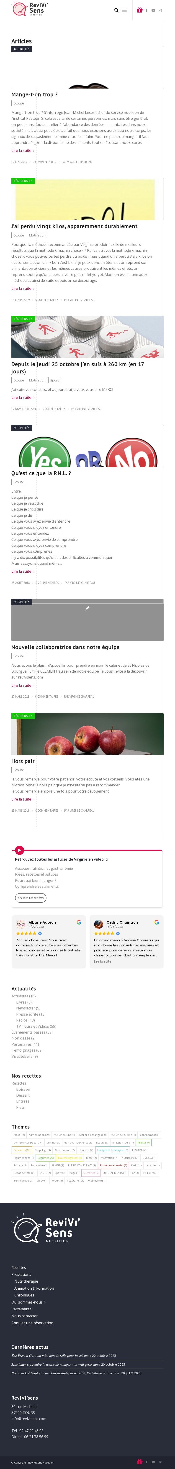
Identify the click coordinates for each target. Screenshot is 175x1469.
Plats (20, 1107)
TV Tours (150, 1172)
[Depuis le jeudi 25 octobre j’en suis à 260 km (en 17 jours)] (87, 337)
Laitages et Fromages (112, 1150)
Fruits (143, 1142)
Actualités (22, 49)
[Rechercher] (114, 10)
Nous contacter (24, 1315)
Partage (20, 1165)
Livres (21, 1002)
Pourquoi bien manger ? (35, 880)
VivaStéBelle (22, 1056)
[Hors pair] (87, 734)
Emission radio (123, 1142)
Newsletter (25, 1008)
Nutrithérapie (26, 1281)
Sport (54, 380)
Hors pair (23, 761)
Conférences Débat (28, 1142)
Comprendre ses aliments (37, 886)
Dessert (23, 1095)
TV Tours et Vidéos (32, 1026)
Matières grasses (70, 1157)
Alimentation (39, 1134)
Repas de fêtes (24, 1172)
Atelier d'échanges (92, 1134)
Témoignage (23, 1180)
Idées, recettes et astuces (36, 874)
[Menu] (124, 10)
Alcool (19, 1134)
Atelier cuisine (64, 1134)
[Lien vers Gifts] (139, 10)
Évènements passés (28, 1032)
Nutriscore (130, 1157)
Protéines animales (113, 1165)
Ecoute (18, 103)
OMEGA (148, 1157)
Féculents (22, 1150)
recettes (153, 1165)
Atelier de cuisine (123, 1134)
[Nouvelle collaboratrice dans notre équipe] (87, 620)
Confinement (149, 1134)
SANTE (45, 1172)
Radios (22, 1020)
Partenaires (22, 1044)
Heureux (86, 1150)
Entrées (22, 1101)
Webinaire (96, 1180)
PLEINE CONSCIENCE (82, 1165)
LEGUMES (139, 1150)
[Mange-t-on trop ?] (87, 67)
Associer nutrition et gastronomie (44, 868)
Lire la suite (21, 150)
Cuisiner (53, 1142)
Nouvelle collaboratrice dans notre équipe (65, 647)
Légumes (46, 1157)
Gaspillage (43, 1150)
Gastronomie (65, 1150)
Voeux (57, 1180)
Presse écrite (27, 1014)
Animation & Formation (34, 1288)
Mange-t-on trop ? (34, 94)
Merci (91, 1157)
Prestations (21, 1274)
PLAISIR (57, 1165)
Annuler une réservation (32, 1322)
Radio (136, 1165)
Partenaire (39, 1165)
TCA (134, 1172)
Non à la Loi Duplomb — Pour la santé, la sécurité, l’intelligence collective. (65, 1372)
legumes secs (23, 1157)
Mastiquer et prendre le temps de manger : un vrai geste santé (55, 1364)
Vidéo (42, 1180)
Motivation (37, 235)
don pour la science (78, 1142)
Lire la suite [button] (102, 962)
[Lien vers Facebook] (146, 10)
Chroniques (24, 1295)
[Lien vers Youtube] (153, 10)
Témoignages (23, 181)
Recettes (19, 1083)
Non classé (21, 1038)
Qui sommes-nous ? (28, 1302)
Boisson (23, 1089)
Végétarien (75, 1180)
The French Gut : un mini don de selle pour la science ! (51, 1355)
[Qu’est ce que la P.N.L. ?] (87, 446)
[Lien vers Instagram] (160, 10)
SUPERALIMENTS (114, 1172)
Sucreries (90, 1172)
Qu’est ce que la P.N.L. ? (41, 473)
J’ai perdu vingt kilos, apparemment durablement (74, 226)
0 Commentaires (44, 162)
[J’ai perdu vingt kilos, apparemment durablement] (87, 199)
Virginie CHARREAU (79, 162)
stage (74, 1172)
